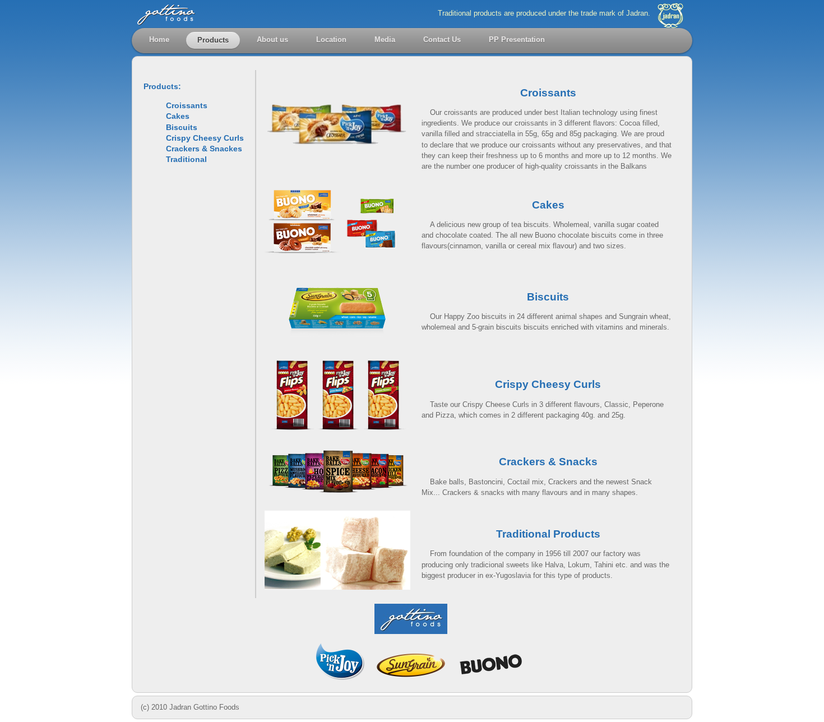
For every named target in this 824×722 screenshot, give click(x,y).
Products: (162, 86)
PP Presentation (517, 39)
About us (272, 39)
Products (213, 40)
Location (331, 39)
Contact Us (442, 39)
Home (159, 39)
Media (384, 39)
